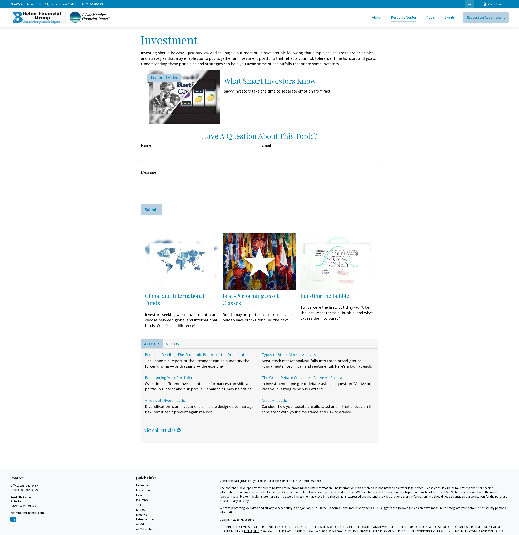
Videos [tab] (172, 343)
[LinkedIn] (469, 4)
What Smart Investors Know (270, 80)
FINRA (248, 531)
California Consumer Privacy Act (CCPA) (354, 508)
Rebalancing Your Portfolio (168, 377)
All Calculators (145, 529)
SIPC (256, 531)
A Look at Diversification (166, 400)
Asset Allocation (276, 400)
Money (140, 510)
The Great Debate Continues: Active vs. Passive (302, 377)
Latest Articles (145, 519)
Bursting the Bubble (324, 295)
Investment (143, 490)
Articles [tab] (152, 343)
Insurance (142, 500)
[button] (376, 17)
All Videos (142, 524)
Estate (140, 495)
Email (266, 145)
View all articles (160, 430)
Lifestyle (141, 514)
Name (146, 145)
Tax (138, 505)
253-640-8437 (95, 4)
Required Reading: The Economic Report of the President (194, 354)
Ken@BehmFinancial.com (27, 513)
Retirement (143, 485)
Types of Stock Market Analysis (289, 354)
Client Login (496, 4)
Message (148, 172)
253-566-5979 (29, 490)
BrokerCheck (312, 481)
